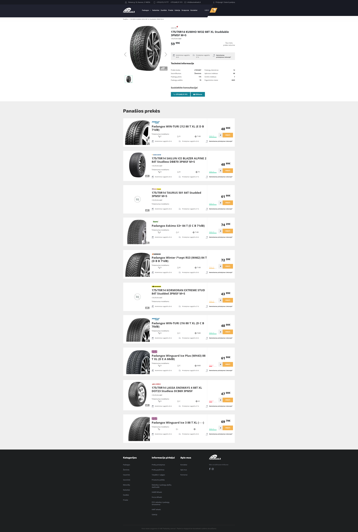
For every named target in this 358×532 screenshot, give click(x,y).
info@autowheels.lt (194, 2)
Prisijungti (219, 2)
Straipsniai (185, 10)
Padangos (145, 10)
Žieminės (126, 470)
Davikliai (164, 10)
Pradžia (125, 19)
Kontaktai (193, 10)
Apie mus (183, 470)
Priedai (170, 10)
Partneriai (183, 475)
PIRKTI (227, 135)
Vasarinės (126, 475)
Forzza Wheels (157, 497)
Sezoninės (126, 480)
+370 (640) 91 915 (176, 2)
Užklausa (198, 94)
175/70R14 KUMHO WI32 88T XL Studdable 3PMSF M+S (147, 19)
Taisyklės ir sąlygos (158, 475)
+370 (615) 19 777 (162, 2)
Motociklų (126, 485)
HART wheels (156, 509)
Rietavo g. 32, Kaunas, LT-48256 (139, 2)
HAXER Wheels (157, 492)
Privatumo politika (158, 480)
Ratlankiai (155, 10)
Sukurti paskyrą (229, 2)
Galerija (177, 10)
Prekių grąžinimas (158, 470)
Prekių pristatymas (158, 465)
